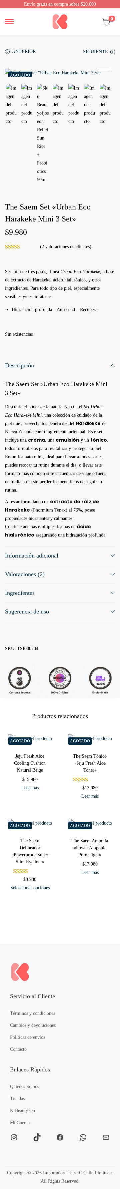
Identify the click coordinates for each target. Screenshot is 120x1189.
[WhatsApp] (83, 1137)
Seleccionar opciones (30, 887)
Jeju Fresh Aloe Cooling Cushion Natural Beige (30, 763)
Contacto (18, 1049)
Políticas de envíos (27, 1037)
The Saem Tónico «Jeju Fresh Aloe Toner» (90, 763)
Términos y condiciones (32, 1013)
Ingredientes (20, 593)
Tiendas (17, 1098)
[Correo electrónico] (106, 1137)
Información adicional (31, 555)
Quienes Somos (24, 1086)
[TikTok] (37, 1137)
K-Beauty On (22, 1110)
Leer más (30, 787)
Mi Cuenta (20, 1122)
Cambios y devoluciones (33, 1025)
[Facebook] (60, 1137)
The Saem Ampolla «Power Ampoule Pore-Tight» (90, 847)
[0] (106, 22)
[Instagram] (14, 1137)
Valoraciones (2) (25, 574)
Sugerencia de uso (27, 611)
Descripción (19, 365)
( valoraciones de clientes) (65, 246)
